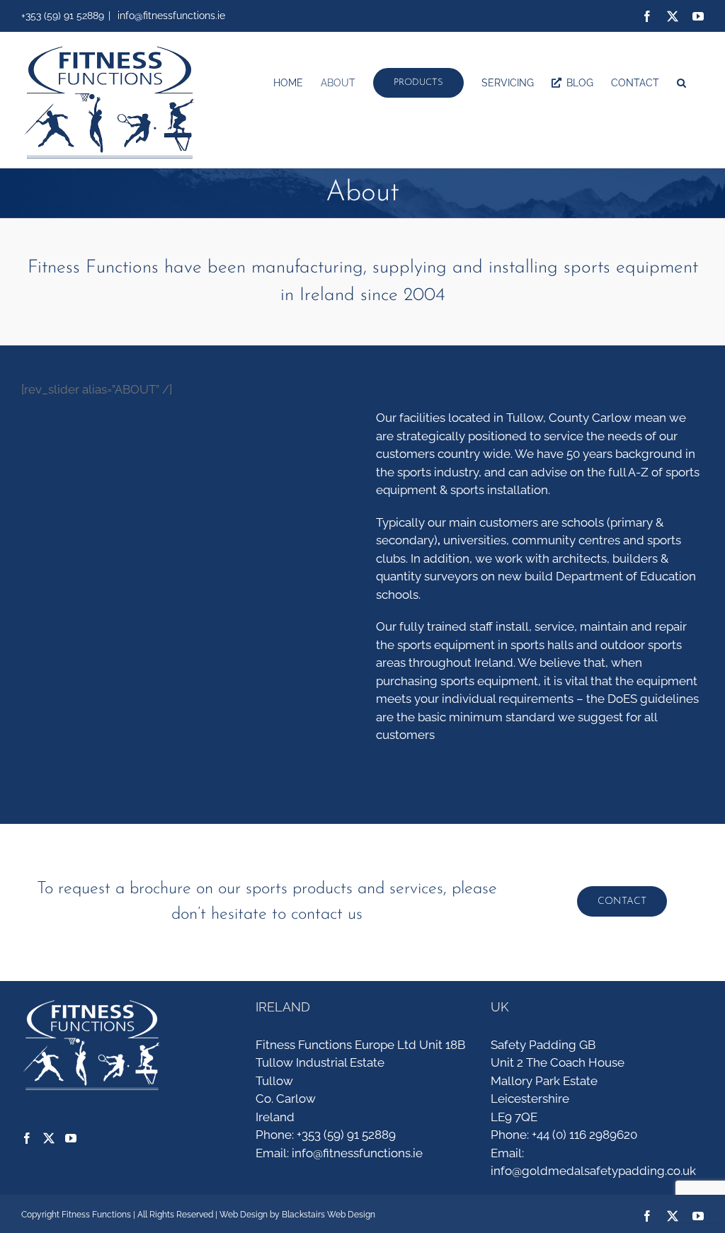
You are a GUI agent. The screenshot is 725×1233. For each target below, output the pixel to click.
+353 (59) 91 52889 (346, 1135)
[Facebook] (27, 1138)
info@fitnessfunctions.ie (170, 15)
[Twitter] (49, 1138)
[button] (681, 83)
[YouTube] (70, 1138)
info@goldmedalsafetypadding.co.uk (593, 1171)
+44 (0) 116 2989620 (584, 1135)
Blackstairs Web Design (328, 1215)
